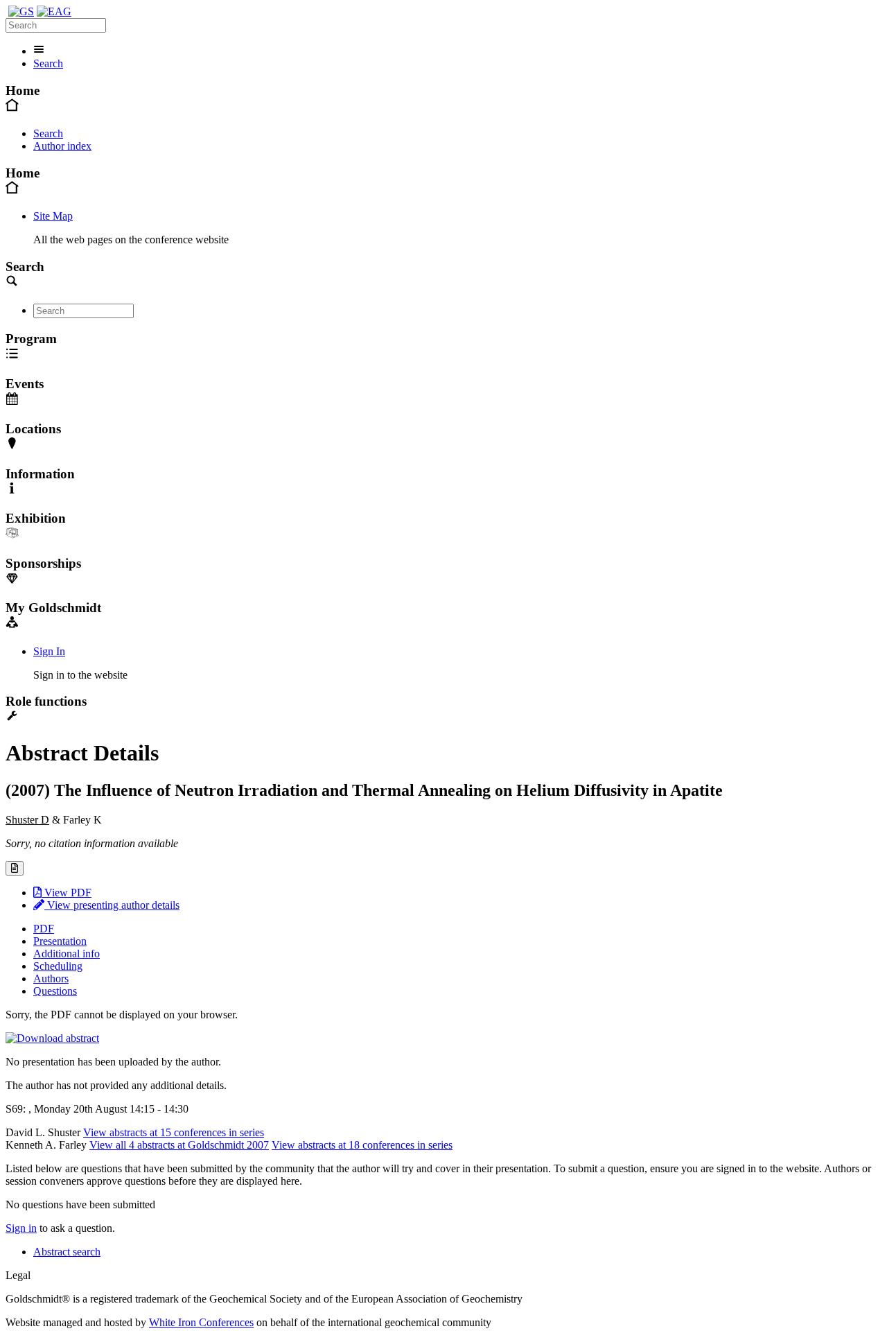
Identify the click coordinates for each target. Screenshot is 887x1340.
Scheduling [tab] (57, 966)
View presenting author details (111, 905)
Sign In (49, 651)
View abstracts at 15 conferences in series (173, 1132)
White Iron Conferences (201, 1322)
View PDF (66, 892)
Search (48, 63)
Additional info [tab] (66, 953)
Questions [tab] (55, 991)
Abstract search (66, 1252)
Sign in (21, 1228)
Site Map (53, 216)
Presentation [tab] (60, 941)
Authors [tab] (51, 978)
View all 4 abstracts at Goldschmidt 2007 (179, 1145)
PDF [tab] (43, 928)
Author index (62, 146)
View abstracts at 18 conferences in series (362, 1145)
